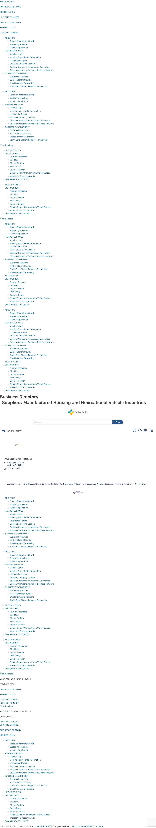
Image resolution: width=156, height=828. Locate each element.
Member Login (16, 54)
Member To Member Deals (69, 484)
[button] (3, 431)
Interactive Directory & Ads (22, 176)
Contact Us (109, 484)
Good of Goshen (17, 169)
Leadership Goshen (18, 60)
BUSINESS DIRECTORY (10, 7)
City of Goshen (17, 163)
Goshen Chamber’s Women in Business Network (32, 70)
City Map (14, 160)
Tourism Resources (18, 157)
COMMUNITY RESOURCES (17, 179)
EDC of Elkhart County (20, 80)
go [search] (119, 422)
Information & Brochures (124, 484)
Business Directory (14, 484)
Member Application (19, 47)
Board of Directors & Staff (22, 41)
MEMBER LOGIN (7, 12)
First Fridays (15, 166)
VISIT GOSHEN (12, 153)
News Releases (29, 484)
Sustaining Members (19, 44)
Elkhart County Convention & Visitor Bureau (30, 173)
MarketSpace (87, 484)
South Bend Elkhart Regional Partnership (28, 86)
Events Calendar (42, 484)
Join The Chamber (142, 484)
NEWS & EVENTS (13, 150)
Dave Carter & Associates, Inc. (18, 459)
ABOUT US (10, 38)
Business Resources (19, 76)
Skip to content (7, 1)
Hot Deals (54, 484)
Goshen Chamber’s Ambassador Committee (30, 67)
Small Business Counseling (22, 83)
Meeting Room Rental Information (25, 57)
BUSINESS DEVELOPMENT (17, 73)
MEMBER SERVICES (14, 51)
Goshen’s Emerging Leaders (22, 63)
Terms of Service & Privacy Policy (87, 826)
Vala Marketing (43, 826)
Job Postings (98, 484)
